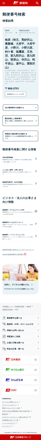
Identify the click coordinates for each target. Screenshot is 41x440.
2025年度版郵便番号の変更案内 (13, 254)
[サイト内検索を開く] (37, 3)
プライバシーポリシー (9, 405)
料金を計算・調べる (15, 348)
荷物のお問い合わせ (15, 330)
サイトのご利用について (10, 402)
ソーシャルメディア (8, 423)
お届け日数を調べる (15, 342)
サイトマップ (6, 426)
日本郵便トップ (8, 306)
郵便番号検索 (19, 306)
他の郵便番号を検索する (14, 107)
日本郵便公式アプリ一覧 (10, 420)
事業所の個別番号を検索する (19, 136)
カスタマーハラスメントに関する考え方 (15, 417)
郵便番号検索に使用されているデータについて (18, 249)
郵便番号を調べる (14, 318)
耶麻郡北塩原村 (8, 309)
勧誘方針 (5, 414)
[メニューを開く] (4, 3)
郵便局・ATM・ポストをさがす (20, 324)
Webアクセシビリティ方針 (11, 408)
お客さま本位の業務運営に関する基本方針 (16, 411)
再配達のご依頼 (13, 336)
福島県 (29, 306)
